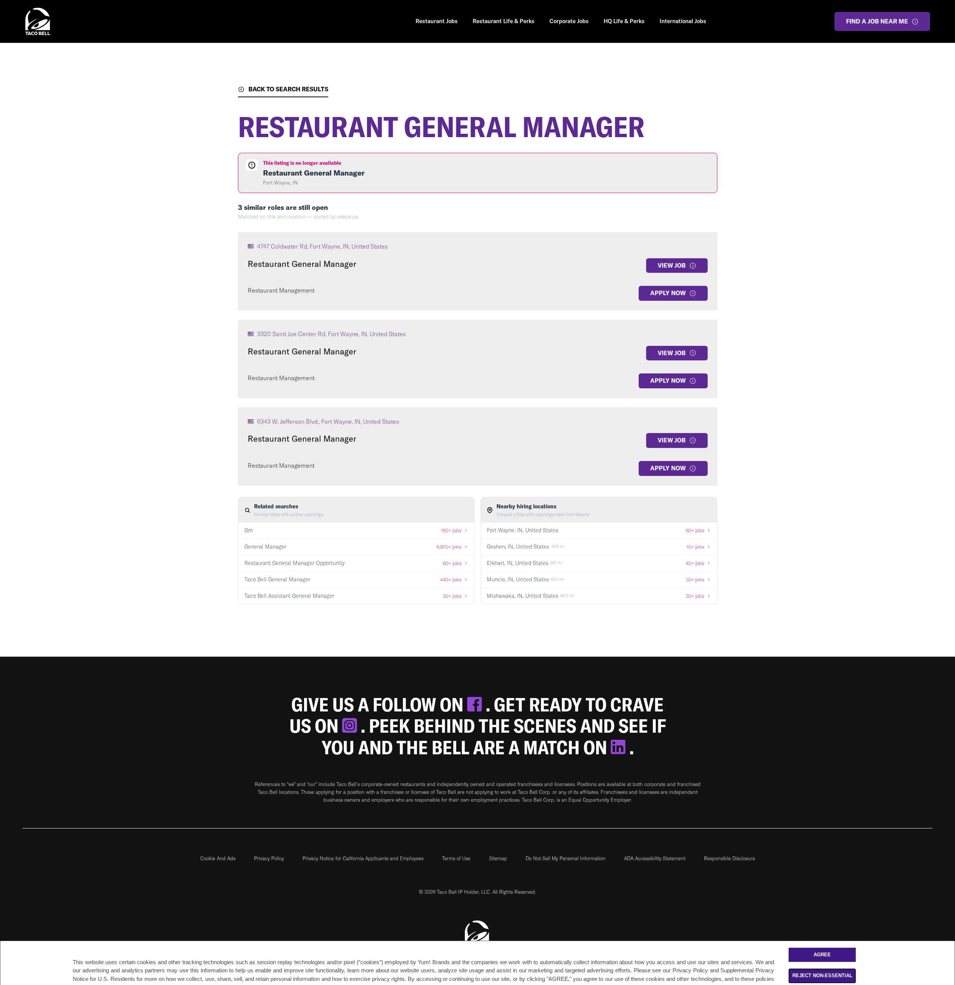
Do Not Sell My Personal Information (565, 858)
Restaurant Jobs (437, 21)
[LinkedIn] (620, 747)
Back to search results (288, 89)
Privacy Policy (269, 858)
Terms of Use (456, 858)
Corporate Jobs (569, 21)
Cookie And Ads (217, 858)
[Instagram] (351, 726)
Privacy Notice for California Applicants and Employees (363, 858)
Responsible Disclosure (729, 858)
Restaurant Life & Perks (504, 21)
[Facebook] (476, 704)
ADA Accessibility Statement (654, 858)
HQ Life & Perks (624, 21)
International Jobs (683, 21)
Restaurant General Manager (302, 264)
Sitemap (498, 858)
